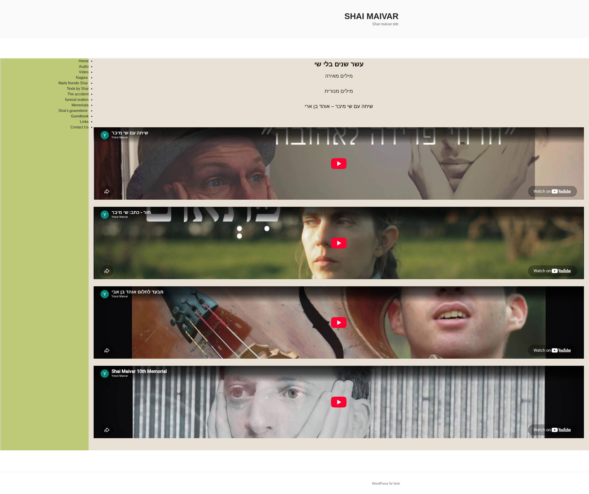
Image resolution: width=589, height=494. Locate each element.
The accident (78, 94)
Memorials (80, 105)
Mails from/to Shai (73, 83)
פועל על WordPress (386, 483)
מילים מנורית (339, 91)
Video (84, 72)
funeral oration (77, 100)
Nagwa (82, 77)
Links (84, 122)
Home (84, 61)
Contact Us (79, 127)
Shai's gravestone (73, 111)
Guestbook (80, 116)
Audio (84, 66)
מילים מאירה (339, 76)
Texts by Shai (78, 89)
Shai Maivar (371, 16)
